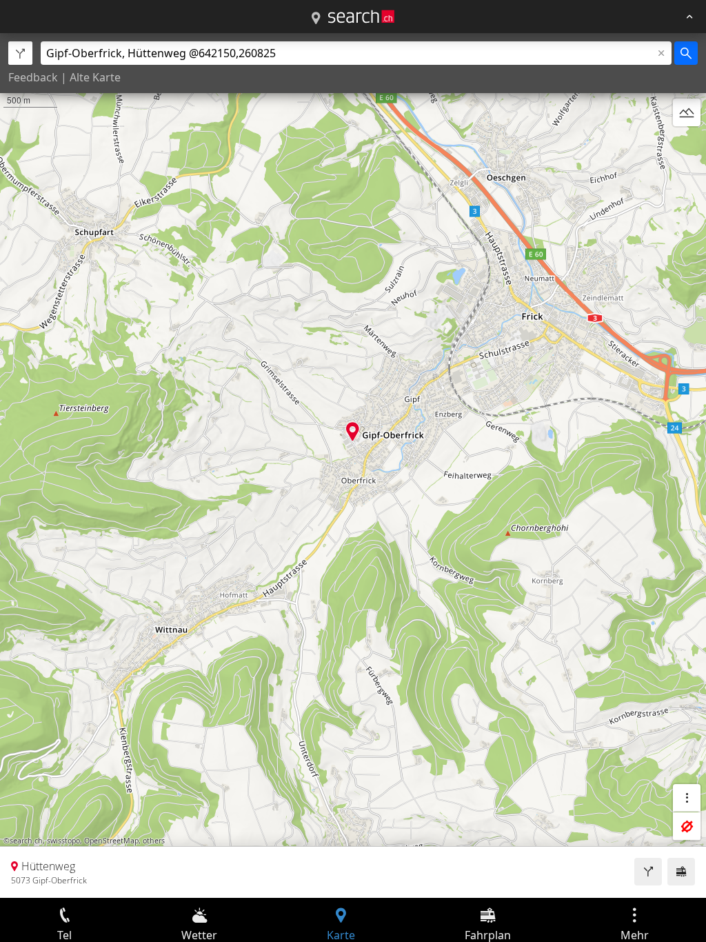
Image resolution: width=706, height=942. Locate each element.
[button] (352, 431)
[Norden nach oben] (686, 145)
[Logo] (361, 16)
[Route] (648, 871)
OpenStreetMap (111, 840)
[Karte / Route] (316, 19)
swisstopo (63, 840)
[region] (353, 465)
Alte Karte (95, 77)
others (154, 840)
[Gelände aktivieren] (686, 112)
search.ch (26, 840)
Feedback (33, 77)
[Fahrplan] (681, 871)
